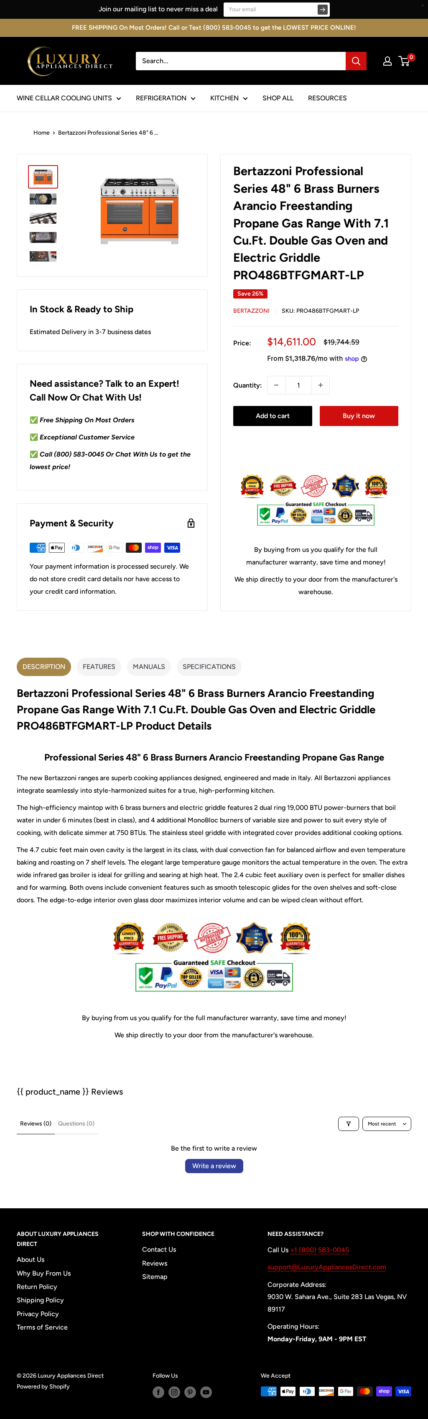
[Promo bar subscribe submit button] (323, 10)
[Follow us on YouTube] (206, 1392)
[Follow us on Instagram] (174, 1392)
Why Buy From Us (44, 1273)
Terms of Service (42, 1327)
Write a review (214, 1166)
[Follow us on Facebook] (158, 1392)
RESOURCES (327, 98)
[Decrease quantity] (276, 385)
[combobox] (241, 61)
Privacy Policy (38, 1314)
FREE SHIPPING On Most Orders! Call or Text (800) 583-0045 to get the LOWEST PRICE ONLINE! (214, 27)
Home (41, 132)
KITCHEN (224, 98)
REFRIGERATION (161, 98)
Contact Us (159, 1249)
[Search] (356, 61)
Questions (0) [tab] (76, 1123)
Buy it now (359, 416)
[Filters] (348, 1124)
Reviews (154, 1263)
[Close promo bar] (422, 5)
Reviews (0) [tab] (35, 1123)
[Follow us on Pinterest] (190, 1392)
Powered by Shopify (43, 1386)
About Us (30, 1259)
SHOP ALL (277, 98)
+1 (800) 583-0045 (319, 1250)
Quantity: (247, 385)
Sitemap (155, 1277)
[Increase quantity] (320, 385)
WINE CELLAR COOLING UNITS (64, 98)
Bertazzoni (251, 310)
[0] (404, 61)
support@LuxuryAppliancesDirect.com (327, 1267)
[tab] (44, 667)
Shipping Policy (40, 1300)
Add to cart (273, 416)
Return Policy (37, 1287)
